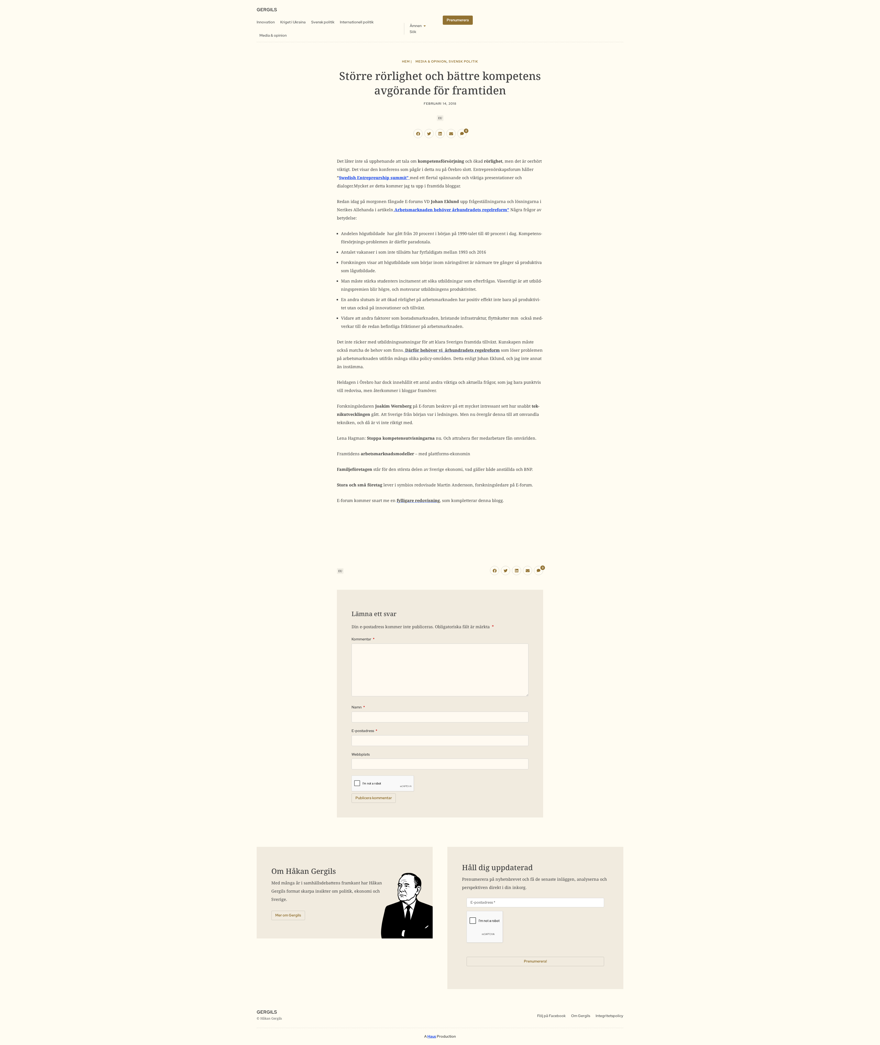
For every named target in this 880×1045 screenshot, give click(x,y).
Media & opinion (273, 35)
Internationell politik (357, 22)
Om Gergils (580, 1015)
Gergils (267, 10)
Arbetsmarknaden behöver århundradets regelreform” (451, 209)
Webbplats (361, 754)
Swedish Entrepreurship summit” (374, 177)
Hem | (407, 61)
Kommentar (363, 639)
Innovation (266, 22)
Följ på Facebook (551, 1015)
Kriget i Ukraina (293, 22)
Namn (358, 707)
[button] (418, 133)
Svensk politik (322, 22)
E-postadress (364, 731)
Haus (431, 1036)
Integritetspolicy (609, 1015)
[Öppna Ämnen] (424, 26)
